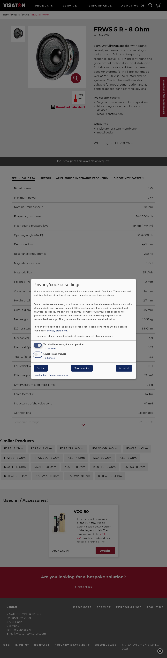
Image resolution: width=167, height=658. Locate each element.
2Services (49, 348)
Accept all (124, 368)
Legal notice (40, 375)
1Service (49, 358)
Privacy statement (57, 330)
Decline (41, 368)
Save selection (81, 368)
